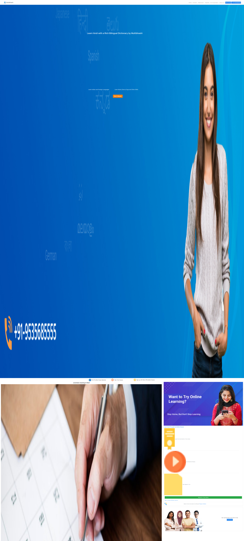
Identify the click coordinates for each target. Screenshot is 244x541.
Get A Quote (118, 96)
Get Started (229, 519)
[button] (195, 2)
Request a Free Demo (203, 497)
